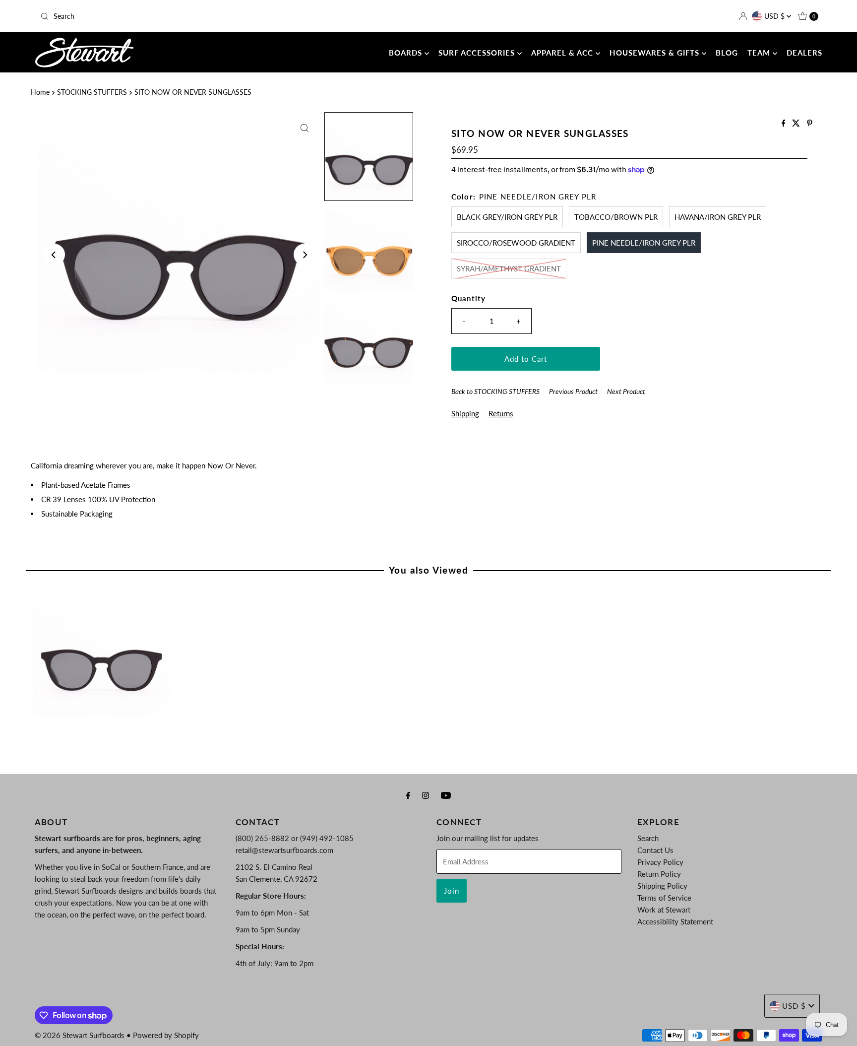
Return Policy (659, 873)
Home (40, 92)
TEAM (760, 52)
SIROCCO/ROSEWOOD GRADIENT (516, 242)
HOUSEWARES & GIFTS (656, 52)
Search (648, 838)
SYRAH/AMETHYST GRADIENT (509, 268)
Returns (501, 413)
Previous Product (573, 391)
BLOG (727, 52)
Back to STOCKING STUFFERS (495, 391)
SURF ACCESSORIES (477, 52)
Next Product (626, 391)
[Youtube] (446, 795)
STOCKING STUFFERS (92, 92)
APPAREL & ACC (563, 52)
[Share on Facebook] (785, 123)
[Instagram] (425, 795)
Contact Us (655, 850)
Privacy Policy (660, 861)
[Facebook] (408, 795)
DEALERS (804, 52)
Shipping (465, 413)
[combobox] (164, 16)
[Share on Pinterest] (809, 123)
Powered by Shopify (166, 1035)
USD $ (775, 16)
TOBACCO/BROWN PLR (616, 216)
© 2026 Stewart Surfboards (79, 1035)
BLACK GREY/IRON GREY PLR (507, 216)
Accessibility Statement (675, 921)
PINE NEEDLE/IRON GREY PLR (643, 242)
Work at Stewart (663, 909)
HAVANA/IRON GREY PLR (717, 216)
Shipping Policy (662, 885)
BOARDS (407, 52)
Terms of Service (664, 897)
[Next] (304, 254)
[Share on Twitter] (797, 123)
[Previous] (54, 254)
